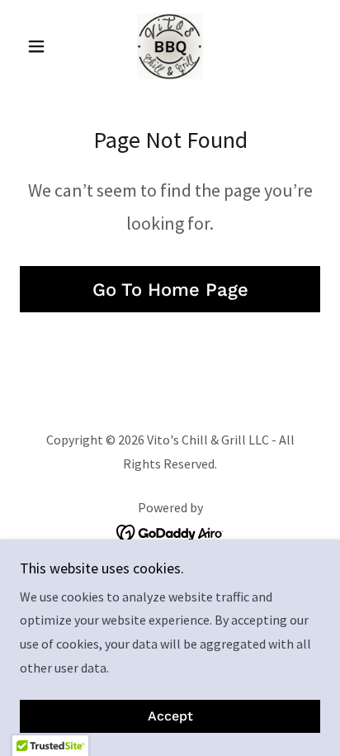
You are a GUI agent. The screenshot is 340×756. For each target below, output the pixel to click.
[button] (42, 46)
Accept (170, 717)
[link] (170, 46)
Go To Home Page (170, 289)
